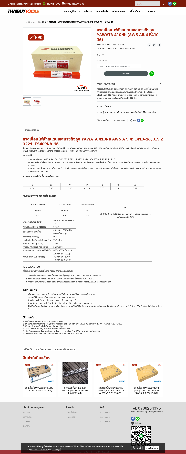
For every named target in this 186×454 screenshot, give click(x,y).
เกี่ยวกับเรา (27, 412)
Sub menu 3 (105, 421)
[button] (150, 4)
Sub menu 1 (105, 412)
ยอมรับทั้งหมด (152, 448)
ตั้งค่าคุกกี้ (137, 448)
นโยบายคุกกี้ (56, 449)
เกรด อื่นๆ (42, 22)
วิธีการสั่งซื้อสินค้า (72, 412)
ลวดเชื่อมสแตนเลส (122, 112)
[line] (174, 4)
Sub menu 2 (105, 417)
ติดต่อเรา (126, 73)
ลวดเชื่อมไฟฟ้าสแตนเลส (65, 349)
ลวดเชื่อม (109, 112)
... (34, 22)
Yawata (108, 106)
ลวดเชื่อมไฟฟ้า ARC (139, 112)
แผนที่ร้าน (26, 426)
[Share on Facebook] (138, 120)
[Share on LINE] (142, 120)
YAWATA (28, 349)
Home (27, 22)
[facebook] (170, 4)
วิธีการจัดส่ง (70, 417)
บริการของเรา (28, 417)
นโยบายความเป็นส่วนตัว (39, 449)
